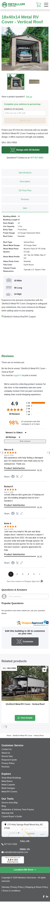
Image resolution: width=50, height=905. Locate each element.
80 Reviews (17, 414)
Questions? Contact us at (25, 158)
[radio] (36, 403)
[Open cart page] (39, 5)
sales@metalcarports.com (16, 852)
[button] (46, 5)
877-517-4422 (10, 844)
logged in (17, 375)
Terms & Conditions (11, 891)
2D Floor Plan (25, 190)
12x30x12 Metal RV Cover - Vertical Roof (25, 704)
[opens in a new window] (12, 477)
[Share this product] (44, 670)
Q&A (25, 208)
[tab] (25, 172)
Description (25, 181)
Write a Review (25, 441)
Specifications (25, 173)
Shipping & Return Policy (36, 887)
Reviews (25, 199)
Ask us (29, 97)
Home (9, 736)
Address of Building (13, 109)
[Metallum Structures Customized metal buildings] (13, 5)
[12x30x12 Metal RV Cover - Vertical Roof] (25, 683)
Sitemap (5, 887)
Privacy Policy (17, 887)
